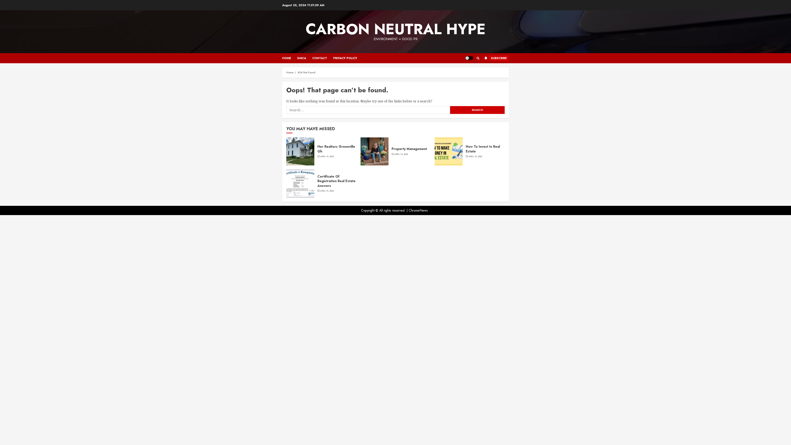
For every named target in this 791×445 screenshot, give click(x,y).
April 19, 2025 (327, 156)
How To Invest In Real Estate (483, 148)
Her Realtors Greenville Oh (336, 148)
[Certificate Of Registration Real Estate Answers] (300, 184)
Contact (319, 58)
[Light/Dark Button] (469, 58)
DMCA (301, 58)
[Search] (478, 58)
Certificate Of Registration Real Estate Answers (336, 181)
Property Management (409, 148)
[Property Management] (374, 151)
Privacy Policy (345, 58)
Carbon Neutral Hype (396, 29)
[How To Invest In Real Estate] (449, 151)
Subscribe (499, 58)
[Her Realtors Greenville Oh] (300, 151)
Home (286, 58)
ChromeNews (418, 210)
